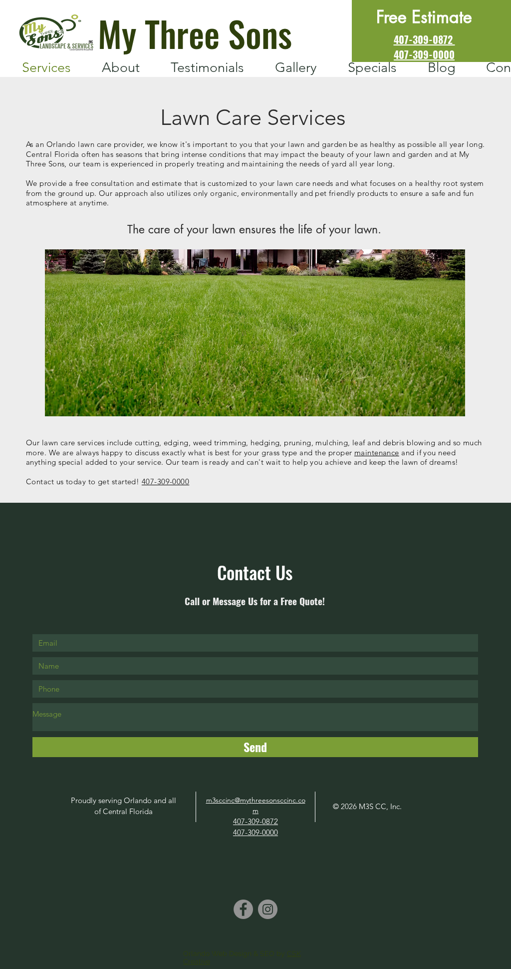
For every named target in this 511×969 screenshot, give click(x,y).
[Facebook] (243, 909)
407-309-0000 (165, 481)
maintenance (376, 452)
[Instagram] (267, 909)
